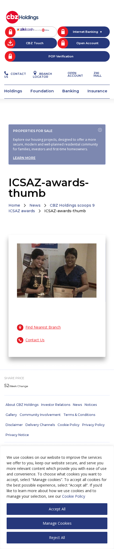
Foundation (42, 91)
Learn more (24, 158)
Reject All (57, 537)
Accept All (57, 508)
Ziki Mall (98, 74)
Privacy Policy (93, 425)
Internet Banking (85, 32)
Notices (91, 405)
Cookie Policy (73, 496)
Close (100, 130)
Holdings (13, 91)
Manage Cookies (57, 523)
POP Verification (61, 56)
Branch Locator (42, 75)
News (35, 205)
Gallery (11, 415)
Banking (70, 91)
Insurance (97, 91)
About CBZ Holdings (22, 405)
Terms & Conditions (79, 415)
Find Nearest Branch (43, 327)
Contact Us (15, 75)
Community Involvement (40, 415)
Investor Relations (55, 405)
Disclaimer (14, 425)
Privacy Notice (17, 435)
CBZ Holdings (22, 16)
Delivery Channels (40, 425)
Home (14, 205)
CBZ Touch (34, 43)
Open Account (87, 43)
